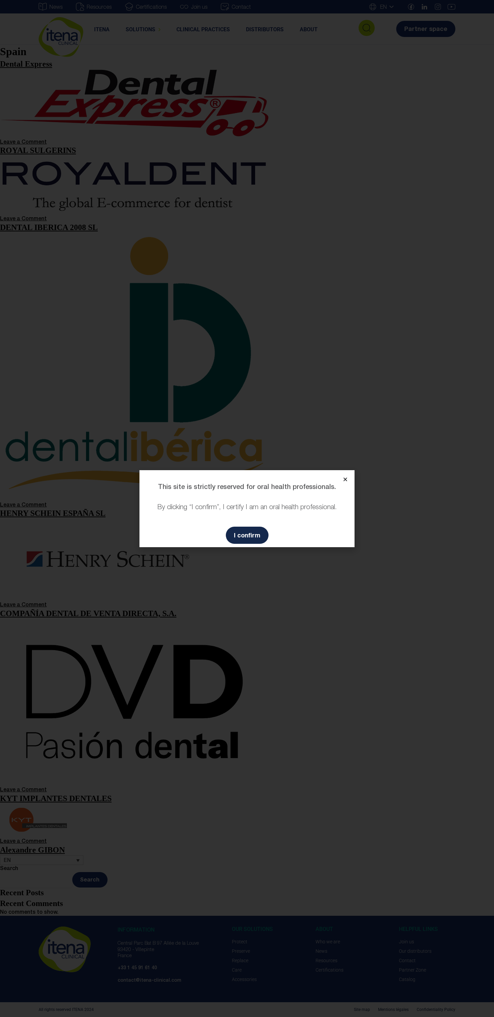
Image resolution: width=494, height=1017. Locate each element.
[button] (345, 479)
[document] (247, 508)
